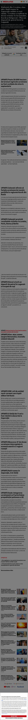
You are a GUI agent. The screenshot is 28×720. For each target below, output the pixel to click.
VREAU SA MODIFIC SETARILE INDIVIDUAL (14, 718)
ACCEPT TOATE (14, 716)
